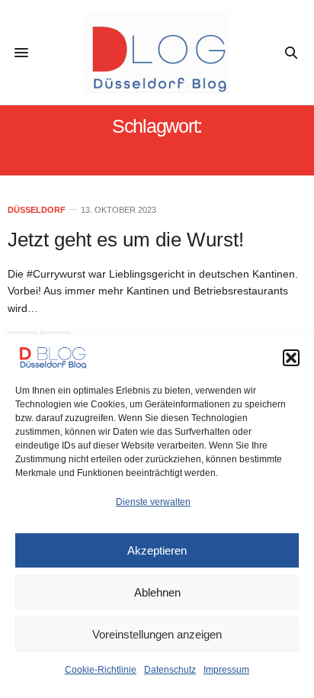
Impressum (226, 669)
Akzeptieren (157, 550)
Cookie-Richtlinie (100, 669)
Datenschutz (170, 669)
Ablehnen (157, 592)
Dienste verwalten (153, 502)
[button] (291, 357)
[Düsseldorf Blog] (157, 52)
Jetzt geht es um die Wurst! (126, 239)
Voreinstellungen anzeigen (157, 634)
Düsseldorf (37, 210)
